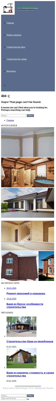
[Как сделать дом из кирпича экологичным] (28, 266)
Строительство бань (16, 47)
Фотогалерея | (22, 388)
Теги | (32, 388)
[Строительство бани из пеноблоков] (31, 327)
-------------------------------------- (28, 385)
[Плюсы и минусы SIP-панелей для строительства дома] (28, 236)
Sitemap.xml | (41, 388)
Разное (50, 388)
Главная (10, 23)
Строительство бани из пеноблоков (30, 341)
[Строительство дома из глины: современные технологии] (28, 219)
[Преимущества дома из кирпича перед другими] (28, 203)
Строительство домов (17, 59)
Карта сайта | (9, 388)
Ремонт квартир (14, 35)
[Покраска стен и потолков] (28, 142)
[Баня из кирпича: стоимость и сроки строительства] (31, 358)
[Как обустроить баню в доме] (28, 173)
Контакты (11, 71)
